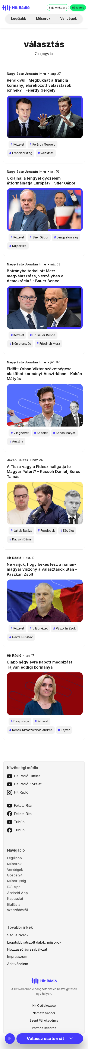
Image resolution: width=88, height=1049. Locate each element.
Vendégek (68, 19)
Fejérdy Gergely (42, 144)
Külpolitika (17, 246)
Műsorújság (16, 881)
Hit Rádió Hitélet (27, 776)
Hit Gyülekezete (44, 1005)
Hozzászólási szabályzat (27, 949)
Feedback (46, 530)
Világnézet (20, 433)
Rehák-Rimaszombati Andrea (31, 730)
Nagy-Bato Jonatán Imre (26, 74)
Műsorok (43, 19)
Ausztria (16, 441)
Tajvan (64, 730)
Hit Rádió (14, 558)
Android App (17, 893)
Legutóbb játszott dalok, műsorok (34, 942)
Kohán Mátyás (64, 433)
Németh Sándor (44, 1013)
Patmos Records (44, 1028)
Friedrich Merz (48, 343)
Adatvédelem (17, 964)
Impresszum (17, 956)
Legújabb (18, 19)
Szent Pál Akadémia (44, 1020)
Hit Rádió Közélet (27, 784)
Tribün (19, 822)
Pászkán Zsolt (64, 628)
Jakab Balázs (17, 460)
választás (46, 153)
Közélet (17, 144)
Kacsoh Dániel (20, 539)
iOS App (14, 887)
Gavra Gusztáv (21, 637)
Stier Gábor (39, 237)
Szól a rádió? (17, 935)
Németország (20, 343)
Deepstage (20, 721)
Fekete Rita (23, 805)
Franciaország (20, 153)
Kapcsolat (15, 898)
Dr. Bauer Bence (42, 335)
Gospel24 (15, 875)
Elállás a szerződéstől (17, 907)
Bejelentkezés (58, 7)
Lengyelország (66, 237)
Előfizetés (78, 7)
